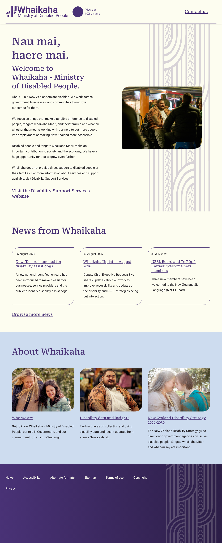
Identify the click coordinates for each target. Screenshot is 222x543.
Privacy (11, 488)
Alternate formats (62, 477)
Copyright (140, 477)
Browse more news (32, 314)
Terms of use (115, 477)
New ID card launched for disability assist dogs (38, 264)
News (10, 477)
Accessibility (31, 477)
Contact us (196, 11)
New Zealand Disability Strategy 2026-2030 (177, 420)
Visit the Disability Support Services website (51, 193)
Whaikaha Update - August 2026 (107, 264)
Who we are (22, 418)
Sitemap (90, 477)
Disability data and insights (104, 418)
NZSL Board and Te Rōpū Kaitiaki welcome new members (173, 266)
